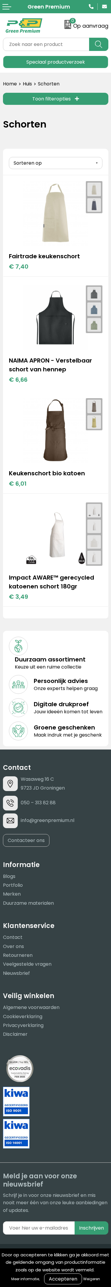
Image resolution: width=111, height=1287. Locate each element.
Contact (12, 937)
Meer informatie (25, 1278)
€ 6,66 (18, 379)
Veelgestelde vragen (27, 964)
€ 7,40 (18, 266)
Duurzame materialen (28, 903)
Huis (27, 83)
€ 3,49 (18, 597)
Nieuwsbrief (16, 973)
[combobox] (46, 44)
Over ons (13, 946)
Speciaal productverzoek (55, 62)
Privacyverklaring (23, 1025)
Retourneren (18, 955)
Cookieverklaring (22, 1016)
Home (10, 83)
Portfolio (13, 885)
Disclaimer (15, 1034)
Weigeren (91, 1278)
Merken (12, 894)
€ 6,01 (18, 483)
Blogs (9, 876)
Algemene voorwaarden (31, 1007)
